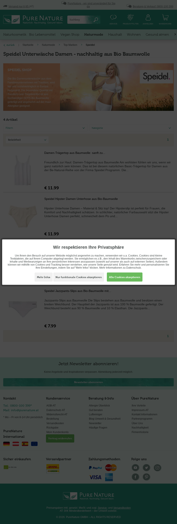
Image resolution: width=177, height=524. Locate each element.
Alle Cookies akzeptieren (124, 277)
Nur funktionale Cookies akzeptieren (78, 277)
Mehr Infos (43, 277)
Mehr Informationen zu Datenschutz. (120, 267)
